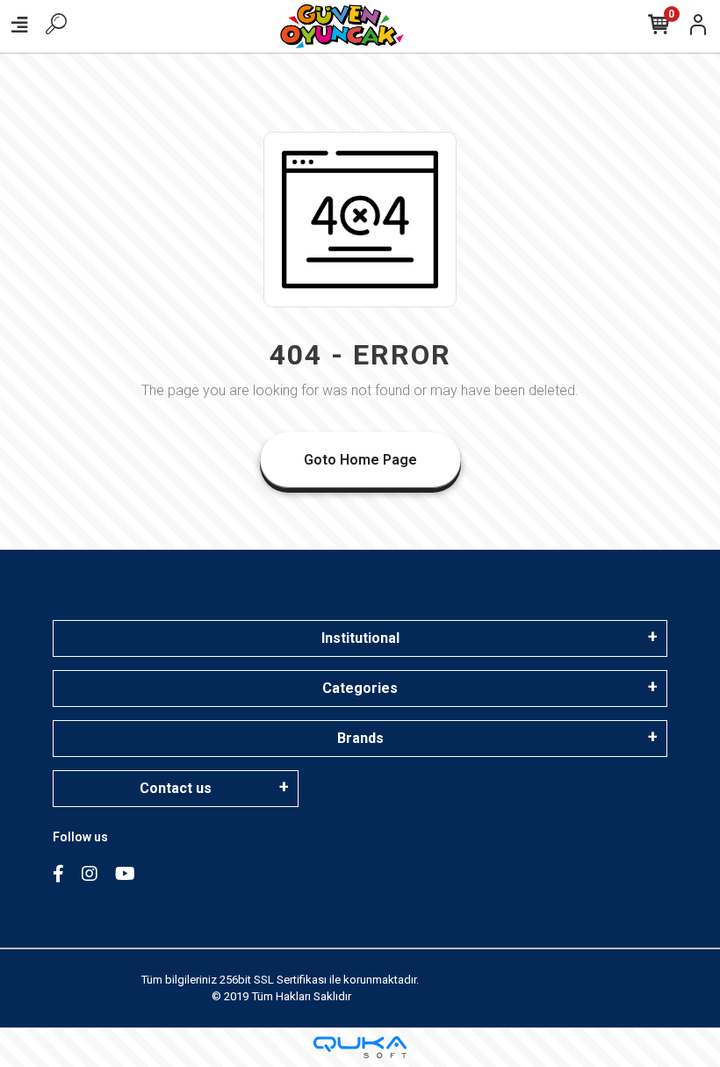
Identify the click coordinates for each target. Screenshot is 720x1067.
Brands (360, 738)
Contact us (176, 788)
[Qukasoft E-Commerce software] (360, 1047)
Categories (360, 688)
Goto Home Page (360, 459)
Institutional (360, 638)
